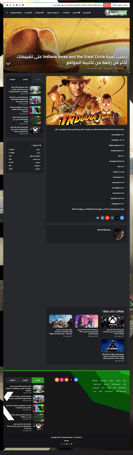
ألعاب (108, 387)
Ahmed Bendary (119, 68)
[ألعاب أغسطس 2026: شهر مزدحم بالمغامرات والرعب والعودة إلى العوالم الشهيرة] (35, 90)
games (111, 380)
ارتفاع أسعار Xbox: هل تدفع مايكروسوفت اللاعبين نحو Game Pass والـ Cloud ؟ (113, 331)
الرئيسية (86, 12)
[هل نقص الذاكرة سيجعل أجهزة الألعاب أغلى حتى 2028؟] (35, 120)
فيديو (38, 162)
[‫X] (117, 218)
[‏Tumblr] (112, 218)
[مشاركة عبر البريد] (97, 218)
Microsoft (95, 380)
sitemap (66, 440)
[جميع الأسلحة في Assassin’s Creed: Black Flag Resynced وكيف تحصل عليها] (35, 100)
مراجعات (39, 12)
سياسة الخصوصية (16, 12)
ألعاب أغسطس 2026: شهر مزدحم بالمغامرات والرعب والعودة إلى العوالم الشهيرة (18, 89)
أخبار (38, 153)
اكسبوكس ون (109, 391)
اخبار (103, 387)
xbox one (106, 384)
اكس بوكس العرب (121, 391)
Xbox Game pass (116, 384)
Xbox (38, 149)
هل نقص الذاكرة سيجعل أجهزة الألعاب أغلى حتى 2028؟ (20, 119)
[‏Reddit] (107, 218)
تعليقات (12, 79)
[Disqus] (86, 275)
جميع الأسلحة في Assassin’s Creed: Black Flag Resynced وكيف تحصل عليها (18, 99)
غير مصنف (36, 159)
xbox (125, 384)
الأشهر (25, 79)
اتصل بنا (27, 12)
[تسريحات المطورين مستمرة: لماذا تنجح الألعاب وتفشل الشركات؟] (35, 110)
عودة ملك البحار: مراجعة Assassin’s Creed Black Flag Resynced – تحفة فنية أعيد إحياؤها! (60, 331)
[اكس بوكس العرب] (116, 12)
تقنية (100, 391)
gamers (118, 380)
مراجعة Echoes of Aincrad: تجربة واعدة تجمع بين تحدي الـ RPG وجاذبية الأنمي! (88, 331)
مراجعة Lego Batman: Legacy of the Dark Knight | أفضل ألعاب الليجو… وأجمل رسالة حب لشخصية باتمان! (71, 5)
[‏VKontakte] (102, 218)
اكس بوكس (95, 387)
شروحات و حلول (53, 12)
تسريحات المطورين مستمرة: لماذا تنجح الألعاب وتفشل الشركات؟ (19, 109)
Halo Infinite (103, 380)
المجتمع (76, 12)
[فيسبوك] (122, 218)
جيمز (94, 391)
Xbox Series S (97, 384)
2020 (124, 380)
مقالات (65, 12)
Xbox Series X (122, 387)
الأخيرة (38, 79)
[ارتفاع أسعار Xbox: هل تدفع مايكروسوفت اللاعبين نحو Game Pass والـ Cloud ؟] (112, 321)
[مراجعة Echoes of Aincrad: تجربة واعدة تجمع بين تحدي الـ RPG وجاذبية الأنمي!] (86, 321)
